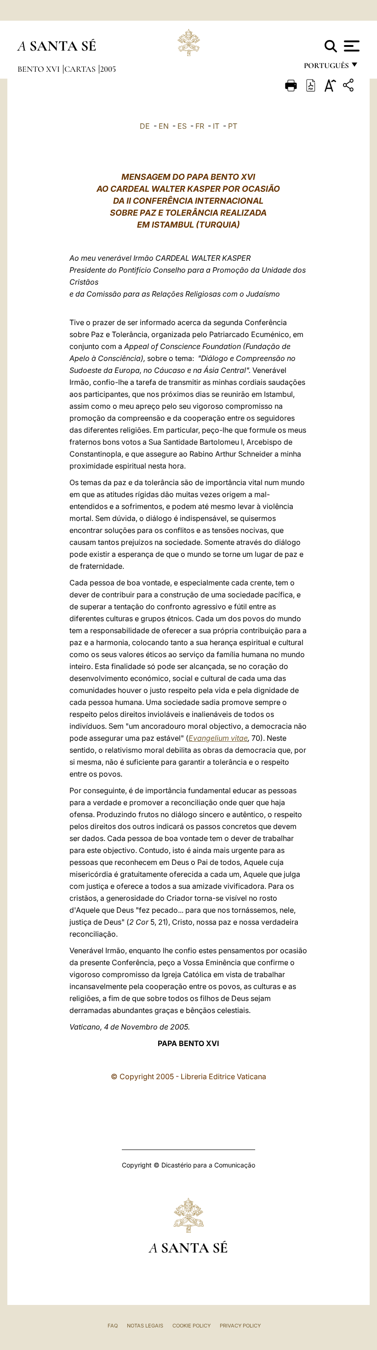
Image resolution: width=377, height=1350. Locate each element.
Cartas (80, 69)
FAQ (113, 1325)
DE (145, 126)
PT (232, 126)
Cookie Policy (191, 1325)
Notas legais (145, 1325)
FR (199, 126)
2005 (108, 69)
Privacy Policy (240, 1325)
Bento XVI (39, 69)
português (326, 68)
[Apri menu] (351, 46)
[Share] (349, 87)
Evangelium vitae (218, 738)
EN (164, 126)
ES (182, 126)
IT (216, 126)
